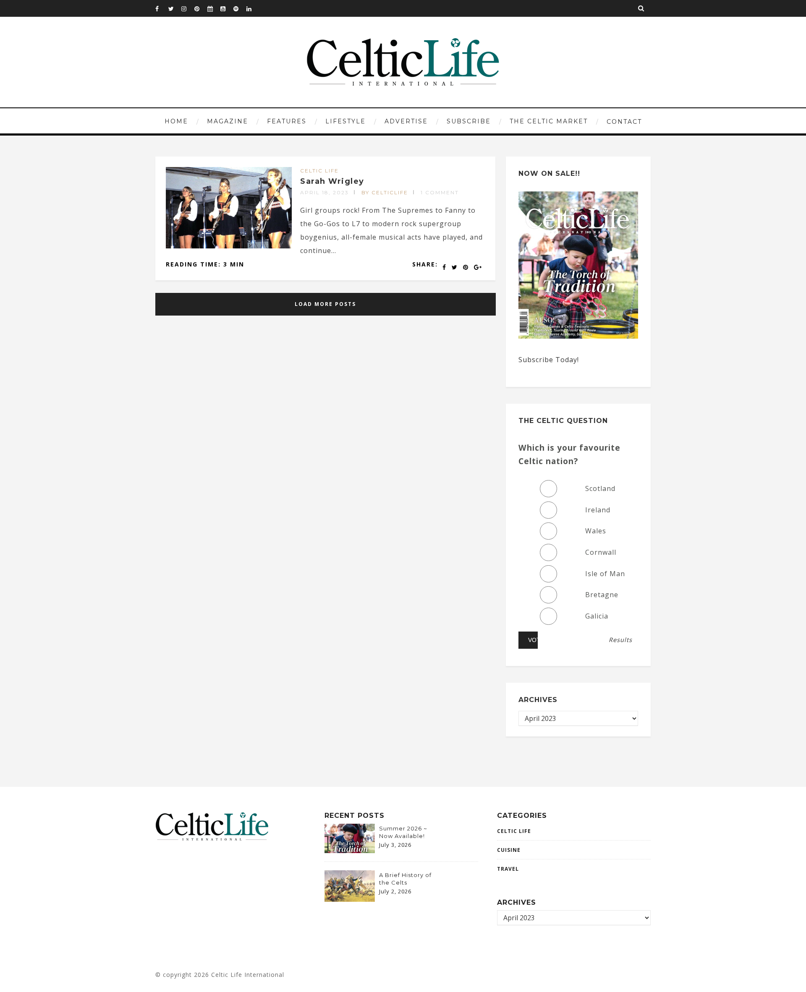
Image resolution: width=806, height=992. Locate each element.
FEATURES (286, 121)
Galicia (596, 616)
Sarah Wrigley (332, 181)
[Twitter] (174, 8)
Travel (508, 868)
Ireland (597, 509)
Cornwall (600, 552)
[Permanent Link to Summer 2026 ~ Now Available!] (349, 850)
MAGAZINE (227, 121)
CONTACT (624, 121)
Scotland (600, 488)
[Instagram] (187, 8)
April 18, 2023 (324, 192)
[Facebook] (161, 8)
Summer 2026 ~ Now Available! (403, 832)
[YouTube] (226, 8)
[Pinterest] (200, 8)
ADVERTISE (406, 121)
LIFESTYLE (345, 121)
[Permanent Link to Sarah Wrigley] (229, 246)
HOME (176, 121)
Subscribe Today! (548, 359)
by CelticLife (384, 192)
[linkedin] (252, 8)
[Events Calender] (213, 8)
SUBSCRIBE (469, 121)
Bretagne (601, 594)
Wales (595, 530)
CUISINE (509, 850)
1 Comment (440, 192)
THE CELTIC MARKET (549, 121)
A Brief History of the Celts (405, 879)
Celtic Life (319, 170)
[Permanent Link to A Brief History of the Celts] (349, 899)
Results (620, 640)
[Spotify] (239, 8)
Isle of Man (605, 573)
